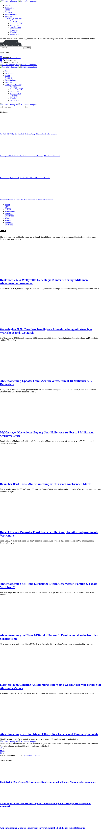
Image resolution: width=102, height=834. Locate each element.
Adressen (8, 12)
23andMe (13, 32)
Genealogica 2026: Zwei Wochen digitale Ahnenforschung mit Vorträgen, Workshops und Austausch (30, 156)
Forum (7, 10)
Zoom (7, 205)
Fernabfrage (9, 7)
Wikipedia (9, 222)
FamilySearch (15, 28)
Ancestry (13, 21)
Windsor (8, 218)
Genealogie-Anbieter (13, 19)
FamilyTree (14, 25)
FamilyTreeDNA (16, 23)
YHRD (8, 209)
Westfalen (9, 225)
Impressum (28, 755)
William (8, 220)
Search (27, 48)
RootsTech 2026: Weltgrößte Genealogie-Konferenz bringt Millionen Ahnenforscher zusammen (28, 134)
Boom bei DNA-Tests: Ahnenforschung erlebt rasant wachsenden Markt (45, 484)
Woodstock (9, 216)
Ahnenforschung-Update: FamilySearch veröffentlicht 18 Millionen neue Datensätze (25, 178)
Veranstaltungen (11, 14)
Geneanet (13, 30)
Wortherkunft (10, 211)
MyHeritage (14, 34)
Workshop (9, 213)
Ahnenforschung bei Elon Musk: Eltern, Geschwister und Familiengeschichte (49, 734)
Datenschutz (38, 755)
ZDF (7, 207)
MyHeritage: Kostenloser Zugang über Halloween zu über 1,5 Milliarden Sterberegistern (26, 199)
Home (7, 5)
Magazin (8, 16)
